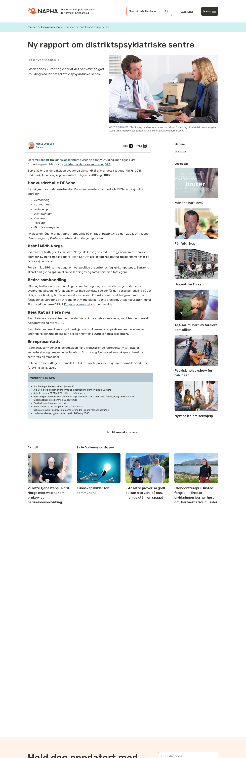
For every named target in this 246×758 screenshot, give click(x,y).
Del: (125, 145)
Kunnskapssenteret (67, 159)
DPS (40, 389)
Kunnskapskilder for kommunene (93, 490)
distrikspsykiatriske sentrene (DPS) (87, 164)
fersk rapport (40, 159)
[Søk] (166, 11)
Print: (139, 145)
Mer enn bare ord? (189, 203)
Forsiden (32, 27)
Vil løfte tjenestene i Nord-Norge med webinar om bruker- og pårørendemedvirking (49, 495)
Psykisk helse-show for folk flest (193, 372)
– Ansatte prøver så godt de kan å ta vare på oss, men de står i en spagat (145, 492)
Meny (207, 11)
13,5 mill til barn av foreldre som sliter (196, 327)
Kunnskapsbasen (50, 27)
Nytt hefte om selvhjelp (194, 416)
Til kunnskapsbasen (125, 432)
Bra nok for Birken (189, 284)
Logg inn (187, 11)
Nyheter (180, 151)
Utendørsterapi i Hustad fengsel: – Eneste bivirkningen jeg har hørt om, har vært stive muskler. (196, 495)
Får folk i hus (185, 243)
